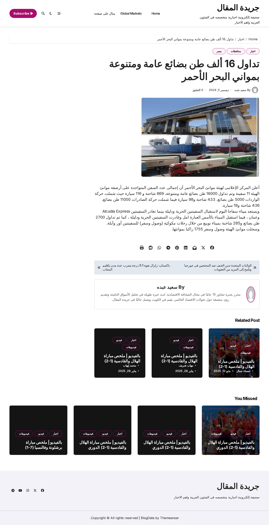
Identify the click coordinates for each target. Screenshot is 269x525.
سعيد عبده (167, 287)
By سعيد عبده (242, 90)
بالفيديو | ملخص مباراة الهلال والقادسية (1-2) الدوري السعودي (236, 366)
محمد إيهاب (129, 365)
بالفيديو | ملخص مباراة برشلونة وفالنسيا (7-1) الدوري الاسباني (43, 447)
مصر (219, 51)
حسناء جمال (243, 371)
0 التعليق (198, 90)
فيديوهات (245, 352)
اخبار (252, 51)
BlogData (147, 518)
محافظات (236, 51)
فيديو (233, 345)
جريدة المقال (238, 7)
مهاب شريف (186, 365)
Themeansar (169, 518)
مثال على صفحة (104, 13)
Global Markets (130, 13)
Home (156, 13)
